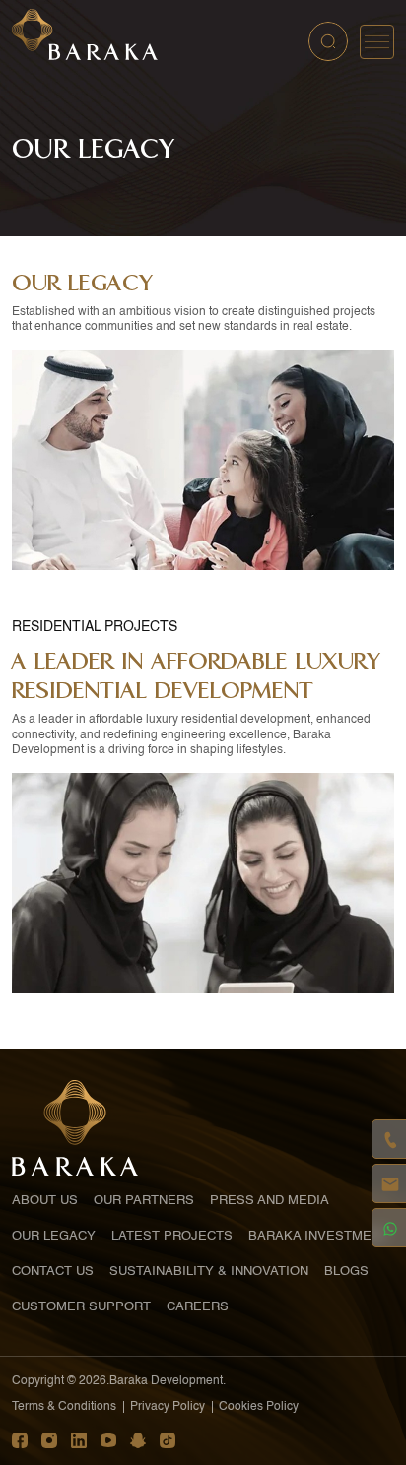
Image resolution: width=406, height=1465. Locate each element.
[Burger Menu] (377, 42)
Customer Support (81, 1307)
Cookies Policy (259, 1407)
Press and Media (269, 1200)
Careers (198, 1307)
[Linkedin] (79, 1440)
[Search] (328, 41)
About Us (45, 1200)
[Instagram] (49, 1440)
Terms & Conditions (64, 1407)
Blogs (346, 1271)
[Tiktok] (167, 1440)
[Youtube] (108, 1440)
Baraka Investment (318, 1236)
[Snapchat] (138, 1440)
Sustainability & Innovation (208, 1271)
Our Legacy (54, 1236)
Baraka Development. (167, 1381)
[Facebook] (20, 1440)
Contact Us (53, 1271)
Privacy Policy (167, 1407)
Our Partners (144, 1200)
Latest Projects (172, 1236)
